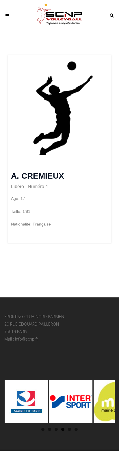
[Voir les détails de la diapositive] (26, 401)
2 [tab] (49, 429)
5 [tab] (69, 429)
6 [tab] (76, 429)
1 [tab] (42, 429)
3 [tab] (56, 429)
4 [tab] (62, 429)
